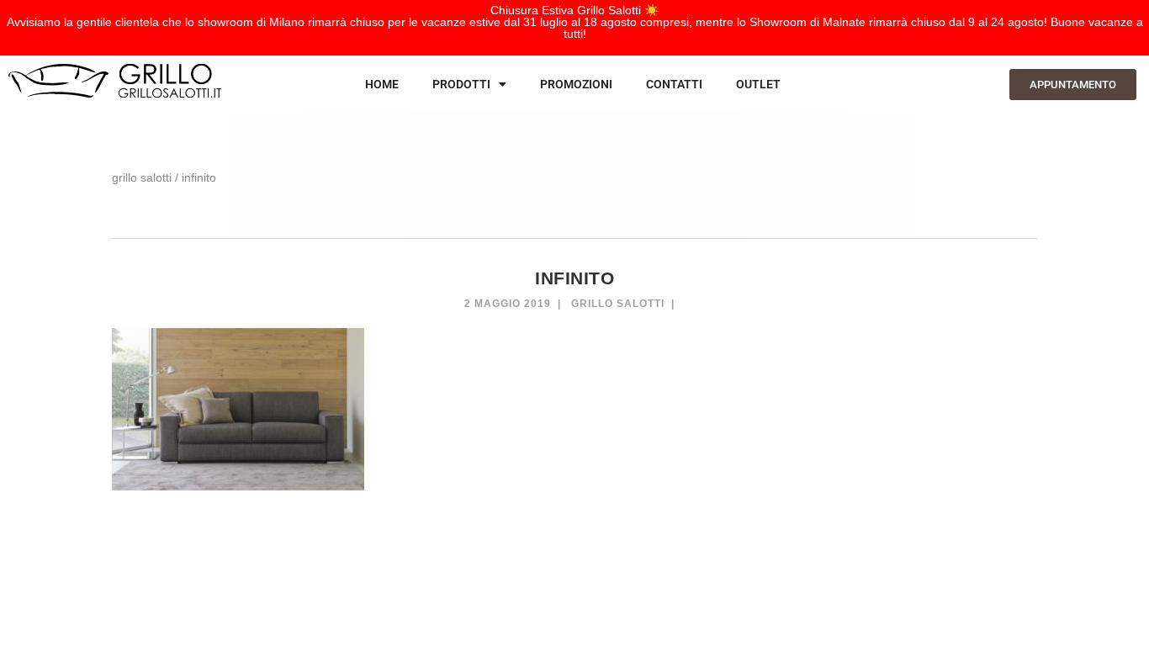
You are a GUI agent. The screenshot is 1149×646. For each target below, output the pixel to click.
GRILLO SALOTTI (142, 177)
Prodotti (461, 84)
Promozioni (576, 84)
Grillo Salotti (618, 304)
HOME (382, 84)
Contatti (674, 84)
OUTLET (758, 84)
